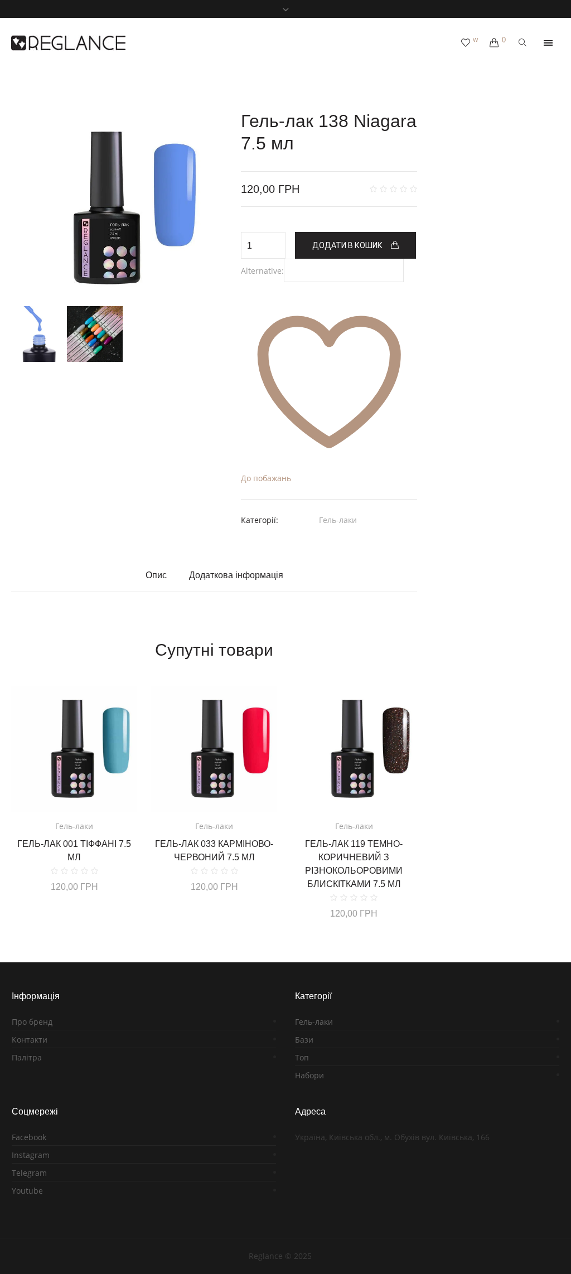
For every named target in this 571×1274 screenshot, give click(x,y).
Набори (309, 1075)
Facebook (29, 1137)
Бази (304, 1039)
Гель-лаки (338, 520)
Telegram (29, 1173)
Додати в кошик (347, 245)
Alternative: (262, 270)
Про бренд (32, 1021)
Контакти (29, 1039)
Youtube (27, 1190)
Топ (302, 1057)
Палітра (27, 1057)
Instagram (31, 1155)
